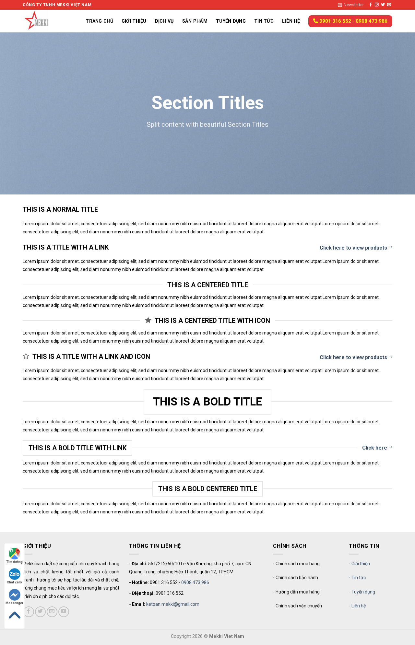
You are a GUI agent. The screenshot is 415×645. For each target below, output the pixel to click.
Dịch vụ (164, 21)
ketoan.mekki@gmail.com (172, 604)
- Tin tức (357, 577)
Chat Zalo (14, 582)
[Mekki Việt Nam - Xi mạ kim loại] (44, 21)
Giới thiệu (134, 21)
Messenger (14, 603)
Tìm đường (14, 562)
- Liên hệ (357, 605)
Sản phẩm (195, 21)
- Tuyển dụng (362, 591)
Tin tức (264, 21)
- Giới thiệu (359, 563)
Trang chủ (99, 21)
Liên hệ (291, 21)
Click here (374, 448)
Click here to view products (353, 248)
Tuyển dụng (231, 21)
